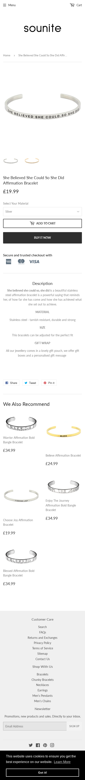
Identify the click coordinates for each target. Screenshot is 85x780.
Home (6, 55)
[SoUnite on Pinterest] (45, 745)
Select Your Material (15, 203)
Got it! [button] (42, 772)
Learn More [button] (62, 762)
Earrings (43, 690)
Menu (12, 5)
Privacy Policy (42, 643)
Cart (79, 5)
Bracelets (42, 674)
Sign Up (74, 726)
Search (42, 627)
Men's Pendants (42, 695)
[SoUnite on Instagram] (52, 745)
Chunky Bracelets (43, 679)
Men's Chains (42, 701)
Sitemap (42, 653)
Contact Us (42, 659)
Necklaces (42, 685)
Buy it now (42, 237)
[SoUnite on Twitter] (31, 745)
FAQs (42, 632)
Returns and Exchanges (42, 637)
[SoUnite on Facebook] (38, 745)
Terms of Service (42, 648)
